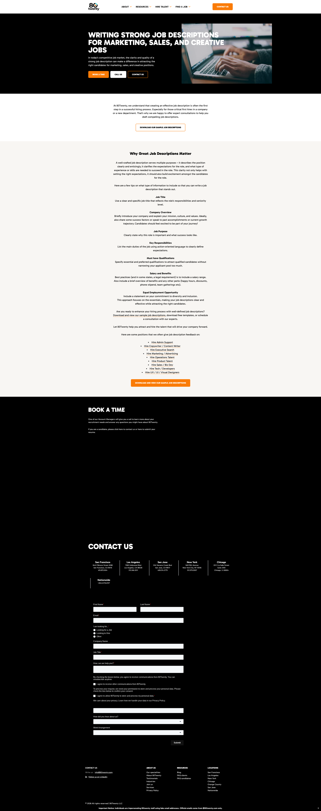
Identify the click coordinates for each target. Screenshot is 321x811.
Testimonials (152, 778)
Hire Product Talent (162, 361)
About (125, 6)
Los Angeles (213, 775)
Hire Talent (162, 6)
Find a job (181, 6)
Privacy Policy (152, 790)
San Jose (212, 787)
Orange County (214, 784)
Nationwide (213, 790)
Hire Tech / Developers (162, 368)
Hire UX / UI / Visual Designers (162, 372)
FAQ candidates (184, 778)
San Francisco (214, 772)
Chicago (211, 781)
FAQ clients (182, 775)
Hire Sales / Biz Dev (162, 364)
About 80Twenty (153, 775)
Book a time (99, 74)
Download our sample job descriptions (160, 127)
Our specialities (153, 772)
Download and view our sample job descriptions (139, 315)
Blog (179, 772)
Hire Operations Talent (162, 357)
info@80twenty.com (104, 772)
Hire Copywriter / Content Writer (162, 346)
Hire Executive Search (162, 349)
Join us (149, 784)
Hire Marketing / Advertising (162, 353)
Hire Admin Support (162, 342)
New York (212, 778)
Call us (118, 74)
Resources (142, 6)
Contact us (222, 7)
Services (150, 787)
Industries (150, 781)
